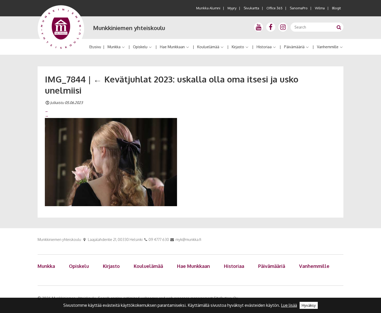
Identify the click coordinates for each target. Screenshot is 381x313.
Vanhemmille (327, 47)
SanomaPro (299, 8)
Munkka (114, 47)
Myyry (232, 8)
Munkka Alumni (208, 8)
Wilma (320, 8)
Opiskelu (140, 47)
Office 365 (274, 8)
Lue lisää (289, 305)
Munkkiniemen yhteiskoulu (129, 27)
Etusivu (95, 47)
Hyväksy (309, 305)
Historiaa (264, 47)
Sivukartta (251, 8)
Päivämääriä (294, 47)
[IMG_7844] (111, 161)
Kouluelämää (208, 47)
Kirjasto (238, 47)
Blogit (336, 8)
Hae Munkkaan (172, 47)
